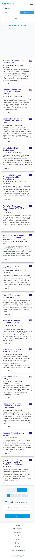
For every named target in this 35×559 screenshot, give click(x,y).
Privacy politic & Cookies (17, 550)
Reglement (17, 546)
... (23, 495)
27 (26, 495)
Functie (17, 536)
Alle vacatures (17, 529)
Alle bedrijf (17, 532)
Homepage (17, 525)
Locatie (17, 539)
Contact (17, 543)
